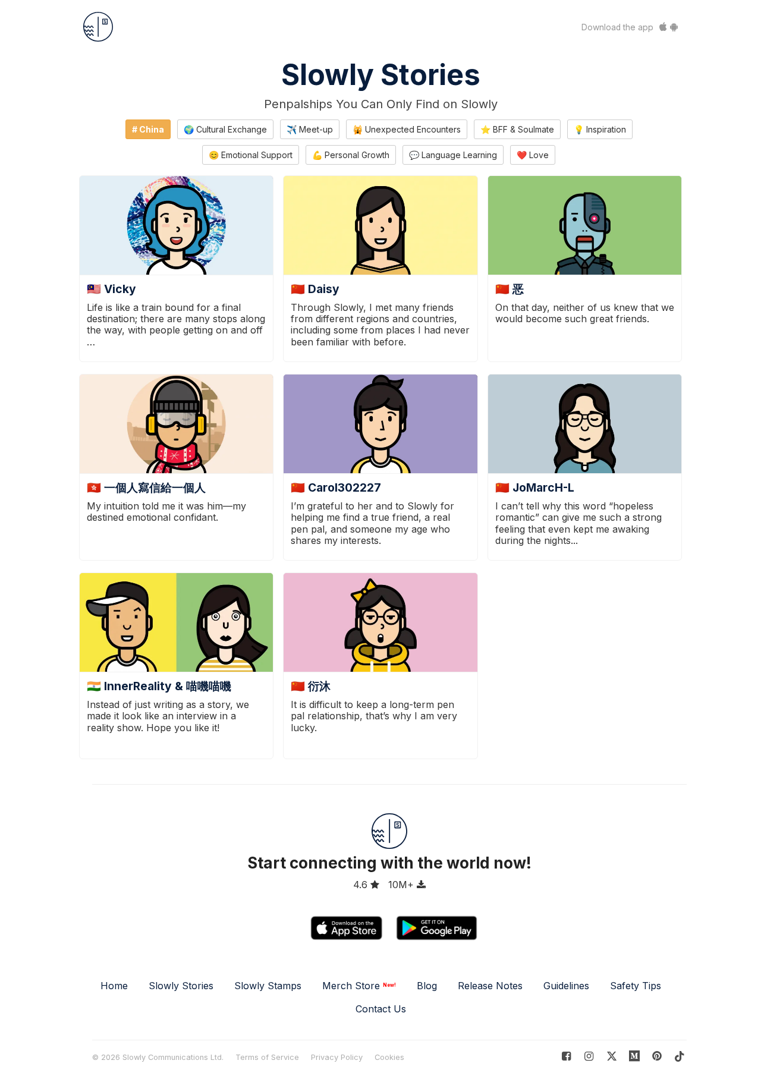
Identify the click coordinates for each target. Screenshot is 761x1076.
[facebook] (566, 1056)
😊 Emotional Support (251, 155)
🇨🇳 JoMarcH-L (534, 487)
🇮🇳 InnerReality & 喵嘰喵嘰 (159, 686)
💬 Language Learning (453, 155)
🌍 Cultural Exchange (225, 129)
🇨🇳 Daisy (315, 289)
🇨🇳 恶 (509, 289)
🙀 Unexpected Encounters (407, 129)
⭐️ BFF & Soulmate (517, 129)
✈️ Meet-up (310, 129)
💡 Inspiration (600, 129)
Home (114, 986)
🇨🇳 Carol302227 (336, 487)
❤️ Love (533, 155)
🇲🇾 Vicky (111, 289)
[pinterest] (634, 1056)
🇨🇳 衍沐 (311, 686)
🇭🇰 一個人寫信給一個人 (146, 487)
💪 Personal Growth (350, 155)
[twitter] (611, 1056)
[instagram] (589, 1056)
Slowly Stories (380, 74)
